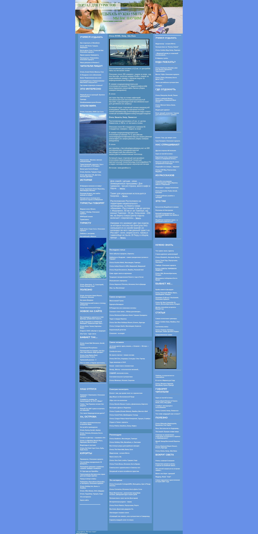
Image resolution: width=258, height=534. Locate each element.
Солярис (158, 85)
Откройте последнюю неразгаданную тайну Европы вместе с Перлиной (166, 182)
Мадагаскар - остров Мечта (119, 453)
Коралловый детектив (118, 330)
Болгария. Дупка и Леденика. (120, 407)
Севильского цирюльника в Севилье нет (125, 467)
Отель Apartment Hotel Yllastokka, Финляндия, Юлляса (92, 189)
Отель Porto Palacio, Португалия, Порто (124, 505)
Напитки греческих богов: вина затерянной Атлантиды (167, 162)
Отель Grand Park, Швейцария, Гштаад (124, 415)
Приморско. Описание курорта (91, 459)
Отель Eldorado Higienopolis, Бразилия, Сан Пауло (166, 424)
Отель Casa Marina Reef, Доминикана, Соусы (89, 356)
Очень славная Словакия (164, 460)
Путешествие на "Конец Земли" (167, 47)
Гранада (83, 99)
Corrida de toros (115, 351)
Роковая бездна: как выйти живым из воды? (90, 194)
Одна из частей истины (164, 154)
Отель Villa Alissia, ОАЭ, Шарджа (92, 491)
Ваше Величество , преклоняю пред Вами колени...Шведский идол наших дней (125, 493)
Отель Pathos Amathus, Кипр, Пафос (123, 426)
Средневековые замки (163, 334)
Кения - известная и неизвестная (122, 366)
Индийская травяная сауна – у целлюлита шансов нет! (166, 220)
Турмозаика (84, 219)
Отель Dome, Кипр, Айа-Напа (166, 451)
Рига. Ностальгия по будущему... (167, 428)
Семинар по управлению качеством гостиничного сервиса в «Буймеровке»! (167, 436)
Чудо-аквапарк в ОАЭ (118, 362)
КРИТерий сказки (86, 216)
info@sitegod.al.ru (82, 533)
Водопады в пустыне (88, 445)
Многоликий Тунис (117, 300)
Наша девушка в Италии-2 (89, 62)
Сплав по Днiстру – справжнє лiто (92, 437)
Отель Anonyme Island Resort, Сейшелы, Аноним (91, 296)
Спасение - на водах (117, 333)
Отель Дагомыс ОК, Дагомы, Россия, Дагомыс (90, 175)
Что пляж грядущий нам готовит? (167, 414)
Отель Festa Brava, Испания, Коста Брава (125, 464)
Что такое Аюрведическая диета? (92, 413)
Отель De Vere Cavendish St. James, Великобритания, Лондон (167, 303)
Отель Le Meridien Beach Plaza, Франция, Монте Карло (91, 441)
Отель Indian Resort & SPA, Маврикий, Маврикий (127, 266)
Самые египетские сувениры (166, 318)
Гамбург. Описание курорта (165, 265)
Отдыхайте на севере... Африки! (167, 166)
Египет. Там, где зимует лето (165, 137)
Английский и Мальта (88, 236)
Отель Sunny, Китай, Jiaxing (90, 430)
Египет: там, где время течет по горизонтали (126, 393)
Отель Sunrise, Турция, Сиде (90, 172)
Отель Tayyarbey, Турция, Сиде (91, 494)
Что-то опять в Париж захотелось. (92, 363)
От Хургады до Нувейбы (89, 471)
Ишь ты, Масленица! (117, 288)
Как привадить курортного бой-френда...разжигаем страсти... (92, 317)
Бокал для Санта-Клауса (89, 169)
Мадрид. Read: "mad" (163, 477)
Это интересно (85, 497)
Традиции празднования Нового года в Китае (127, 277)
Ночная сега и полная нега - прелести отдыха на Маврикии (91, 198)
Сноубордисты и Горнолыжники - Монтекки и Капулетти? (92, 81)
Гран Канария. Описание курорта (167, 141)
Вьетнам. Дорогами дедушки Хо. (122, 509)
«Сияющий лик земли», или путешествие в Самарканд (130, 516)
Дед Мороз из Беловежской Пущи (122, 397)
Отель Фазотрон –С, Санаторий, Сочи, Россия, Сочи (92, 285)
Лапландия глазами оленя (119, 512)
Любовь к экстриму (87, 233)
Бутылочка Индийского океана (166, 207)
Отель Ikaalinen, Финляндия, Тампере (123, 438)
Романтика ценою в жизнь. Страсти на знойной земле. (165, 464)
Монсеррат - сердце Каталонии (166, 187)
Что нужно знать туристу (164, 251)
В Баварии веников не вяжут (91, 186)
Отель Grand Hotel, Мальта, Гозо (92, 72)
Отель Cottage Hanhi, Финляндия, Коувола (125, 326)
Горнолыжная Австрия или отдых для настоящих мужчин (92, 475)
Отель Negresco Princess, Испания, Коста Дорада (128, 284)
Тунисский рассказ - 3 (88, 360)
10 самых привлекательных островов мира (90, 423)
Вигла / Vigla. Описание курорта (167, 74)
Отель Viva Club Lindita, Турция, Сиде (123, 460)
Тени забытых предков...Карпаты (122, 253)
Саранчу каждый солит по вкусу (121, 520)
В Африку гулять (161, 58)
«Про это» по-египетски (118, 400)
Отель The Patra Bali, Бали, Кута (121, 449)
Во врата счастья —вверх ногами (122, 355)
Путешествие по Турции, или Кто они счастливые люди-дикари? (92, 351)
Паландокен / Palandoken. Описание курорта (89, 58)
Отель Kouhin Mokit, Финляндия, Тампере (125, 262)
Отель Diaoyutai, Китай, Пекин (166, 95)
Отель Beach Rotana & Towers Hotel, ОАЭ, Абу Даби (166, 401)
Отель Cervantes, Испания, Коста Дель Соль (126, 489)
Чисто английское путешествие (167, 82)
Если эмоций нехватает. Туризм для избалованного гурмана (167, 113)
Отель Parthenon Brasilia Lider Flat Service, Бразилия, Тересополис (166, 69)
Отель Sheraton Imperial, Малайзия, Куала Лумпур (164, 384)
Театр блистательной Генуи (90, 307)
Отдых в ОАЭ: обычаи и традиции (92, 331)
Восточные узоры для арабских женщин (124, 446)
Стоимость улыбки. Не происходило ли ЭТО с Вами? (91, 400)
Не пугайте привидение (89, 427)
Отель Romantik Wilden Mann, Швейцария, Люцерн (166, 293)
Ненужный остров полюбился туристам (124, 471)
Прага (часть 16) (115, 457)
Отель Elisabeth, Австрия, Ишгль (167, 257)
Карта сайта (84, 500)
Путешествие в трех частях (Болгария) (124, 498)
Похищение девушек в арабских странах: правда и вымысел (92, 467)
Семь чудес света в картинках (121, 273)
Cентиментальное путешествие (121, 377)
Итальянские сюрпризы (118, 280)
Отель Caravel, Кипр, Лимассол (166, 410)
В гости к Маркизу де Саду (165, 380)
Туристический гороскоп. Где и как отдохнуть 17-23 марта (91, 165)
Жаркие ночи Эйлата (87, 209)
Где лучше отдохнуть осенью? (91, 85)
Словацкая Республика (88, 348)
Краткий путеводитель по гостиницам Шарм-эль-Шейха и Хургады (167, 215)
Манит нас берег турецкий (165, 473)
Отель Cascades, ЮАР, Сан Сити (92, 111)
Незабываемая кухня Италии (90, 102)
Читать (122, 189)
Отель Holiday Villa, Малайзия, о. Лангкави (125, 442)
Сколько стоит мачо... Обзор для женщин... (125, 311)
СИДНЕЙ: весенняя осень (119, 373)
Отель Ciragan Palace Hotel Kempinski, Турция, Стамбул (130, 418)
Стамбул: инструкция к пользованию (164, 406)
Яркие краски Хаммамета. (89, 55)
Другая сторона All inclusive (165, 150)
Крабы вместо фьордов (164, 289)
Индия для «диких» (162, 110)
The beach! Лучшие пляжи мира (167, 431)
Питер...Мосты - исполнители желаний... (124, 369)
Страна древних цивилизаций (166, 254)
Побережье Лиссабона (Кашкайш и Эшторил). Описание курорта (92, 482)
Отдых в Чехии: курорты (119, 422)
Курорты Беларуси (116, 304)
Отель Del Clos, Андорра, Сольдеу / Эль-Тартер (127, 358)
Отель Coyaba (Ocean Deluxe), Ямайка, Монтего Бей (129, 411)
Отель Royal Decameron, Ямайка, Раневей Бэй (127, 270)
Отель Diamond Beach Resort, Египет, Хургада (166, 447)
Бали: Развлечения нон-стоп (90, 78)
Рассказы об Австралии (164, 210)
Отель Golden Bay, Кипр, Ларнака (167, 50)
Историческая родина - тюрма (121, 502)
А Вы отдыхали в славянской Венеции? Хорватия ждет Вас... (91, 322)
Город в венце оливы (88, 479)
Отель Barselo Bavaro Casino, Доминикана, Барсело (129, 404)
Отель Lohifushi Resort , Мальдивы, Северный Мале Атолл (165, 100)
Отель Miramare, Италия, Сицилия (122, 380)
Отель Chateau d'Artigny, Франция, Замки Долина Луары (167, 330)
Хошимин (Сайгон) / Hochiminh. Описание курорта (167, 298)
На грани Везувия (86, 300)
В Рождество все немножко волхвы (123, 308)
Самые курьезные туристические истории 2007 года (167, 480)
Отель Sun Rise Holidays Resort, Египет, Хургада (127, 322)
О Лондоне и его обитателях (90, 75)
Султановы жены (161, 326)
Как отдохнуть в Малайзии (90, 43)
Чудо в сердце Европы (118, 319)
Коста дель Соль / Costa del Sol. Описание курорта (92, 51)
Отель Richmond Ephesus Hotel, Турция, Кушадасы (128, 315)
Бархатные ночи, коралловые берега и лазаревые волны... (166, 157)
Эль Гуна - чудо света (88, 334)
